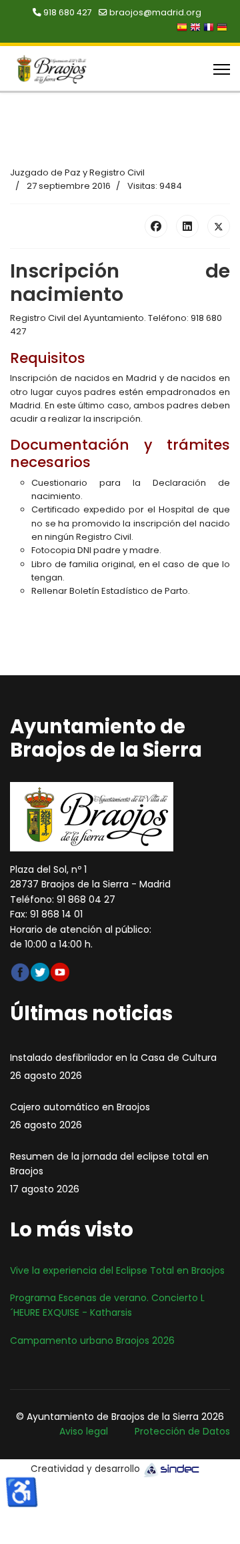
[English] (196, 28)
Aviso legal (83, 1431)
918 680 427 (67, 12)
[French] (210, 28)
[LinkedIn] (187, 226)
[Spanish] (183, 28)
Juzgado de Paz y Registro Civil (77, 172)
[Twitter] (218, 226)
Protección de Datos (182, 1431)
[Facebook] (156, 226)
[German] (223, 28)
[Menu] (221, 69)
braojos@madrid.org (155, 12)
